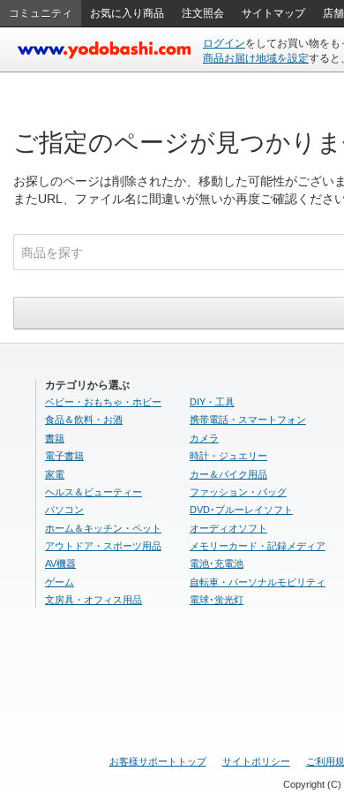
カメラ (204, 438)
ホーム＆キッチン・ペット (103, 528)
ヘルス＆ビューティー (93, 492)
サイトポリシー (256, 761)
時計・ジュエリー (228, 455)
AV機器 (60, 563)
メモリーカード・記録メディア (257, 546)
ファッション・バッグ (238, 492)
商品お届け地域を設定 (256, 58)
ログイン (224, 43)
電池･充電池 (216, 563)
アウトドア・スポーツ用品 (103, 546)
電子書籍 (64, 455)
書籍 (54, 438)
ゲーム (59, 582)
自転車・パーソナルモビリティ (257, 582)
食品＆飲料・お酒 (84, 419)
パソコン (64, 509)
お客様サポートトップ (157, 761)
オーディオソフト (228, 528)
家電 (54, 474)
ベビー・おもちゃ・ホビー (103, 402)
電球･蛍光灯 (216, 599)
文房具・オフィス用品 (93, 599)
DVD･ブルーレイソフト (241, 509)
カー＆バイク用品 (228, 474)
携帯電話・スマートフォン (248, 419)
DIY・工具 (212, 402)
